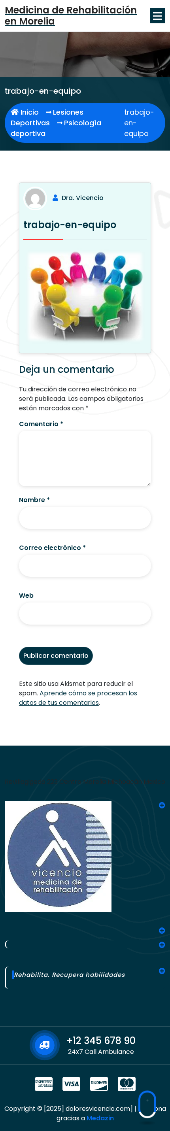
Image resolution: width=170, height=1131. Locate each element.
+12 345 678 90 (101, 1040)
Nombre (34, 499)
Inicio (29, 112)
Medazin (100, 1118)
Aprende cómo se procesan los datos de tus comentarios (78, 698)
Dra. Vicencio (83, 197)
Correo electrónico (52, 547)
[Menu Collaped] (157, 16)
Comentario (41, 424)
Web (26, 595)
